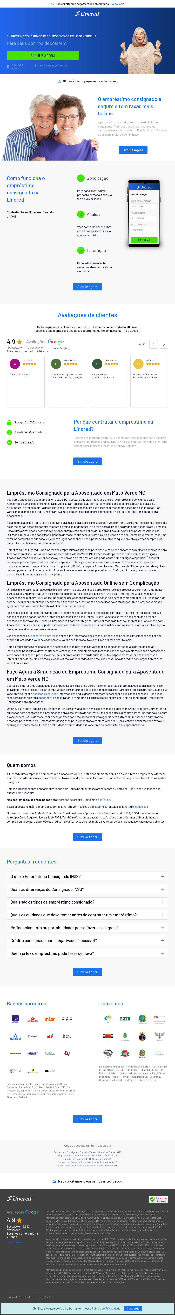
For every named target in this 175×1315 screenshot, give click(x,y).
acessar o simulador (45, 693)
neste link (104, 799)
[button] (153, 344)
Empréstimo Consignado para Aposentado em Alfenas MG (88, 1162)
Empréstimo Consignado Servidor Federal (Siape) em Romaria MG (87, 1152)
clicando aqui (140, 806)
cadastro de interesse (44, 635)
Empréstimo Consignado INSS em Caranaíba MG (87, 1158)
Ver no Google (60, 348)
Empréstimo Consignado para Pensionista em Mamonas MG (87, 1165)
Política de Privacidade (106, 1308)
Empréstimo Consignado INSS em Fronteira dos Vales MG (87, 1155)
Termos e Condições (45, 1296)
